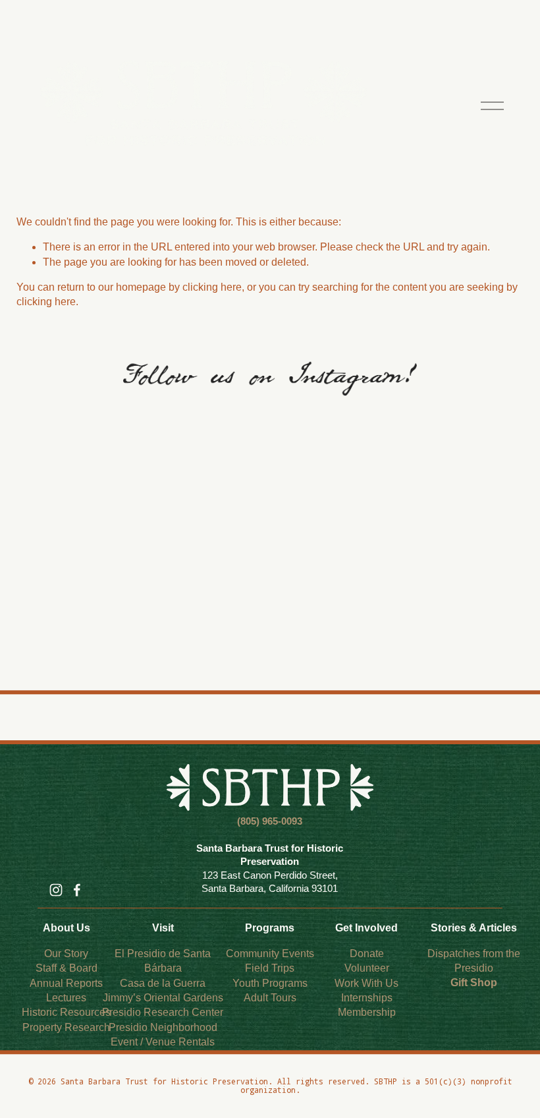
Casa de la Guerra (162, 983)
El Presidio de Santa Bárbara (163, 961)
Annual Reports (66, 983)
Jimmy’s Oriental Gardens (163, 997)
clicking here (212, 287)
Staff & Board (66, 968)
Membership (367, 1012)
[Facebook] (77, 890)
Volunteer (366, 968)
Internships (366, 997)
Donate (367, 953)
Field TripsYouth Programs (270, 975)
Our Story (66, 953)
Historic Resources (66, 1012)
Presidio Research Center (162, 1012)
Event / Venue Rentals (163, 1041)
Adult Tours (270, 997)
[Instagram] (56, 890)
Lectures (66, 997)
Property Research (66, 1027)
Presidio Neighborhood (163, 1027)
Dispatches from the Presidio (473, 961)
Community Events (270, 953)
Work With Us (366, 983)
